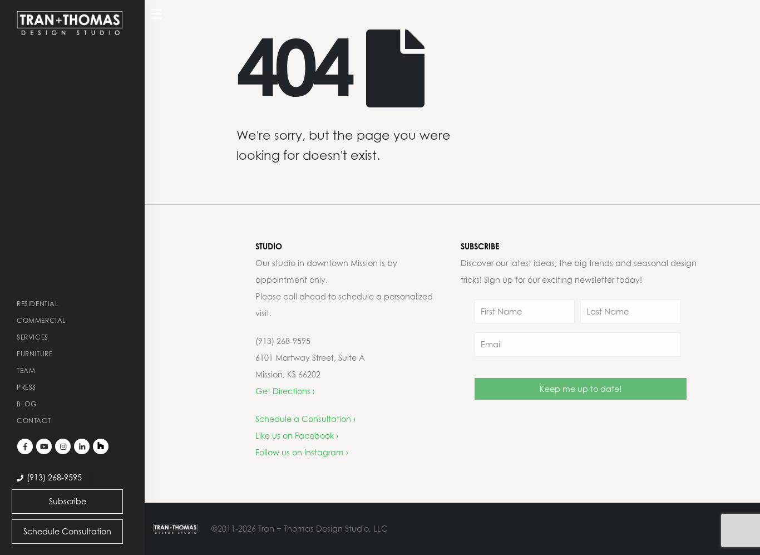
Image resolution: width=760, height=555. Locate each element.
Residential (38, 303)
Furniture (34, 354)
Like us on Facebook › (296, 435)
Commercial (41, 320)
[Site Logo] (69, 23)
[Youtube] (44, 446)
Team (26, 370)
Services (32, 337)
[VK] (100, 446)
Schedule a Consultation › (305, 419)
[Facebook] (25, 446)
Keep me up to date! (580, 389)
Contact (34, 420)
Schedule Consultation (67, 531)
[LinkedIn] (82, 446)
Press (26, 387)
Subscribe (67, 501)
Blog (26, 404)
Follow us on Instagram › (301, 452)
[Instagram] (63, 446)
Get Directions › (285, 391)
